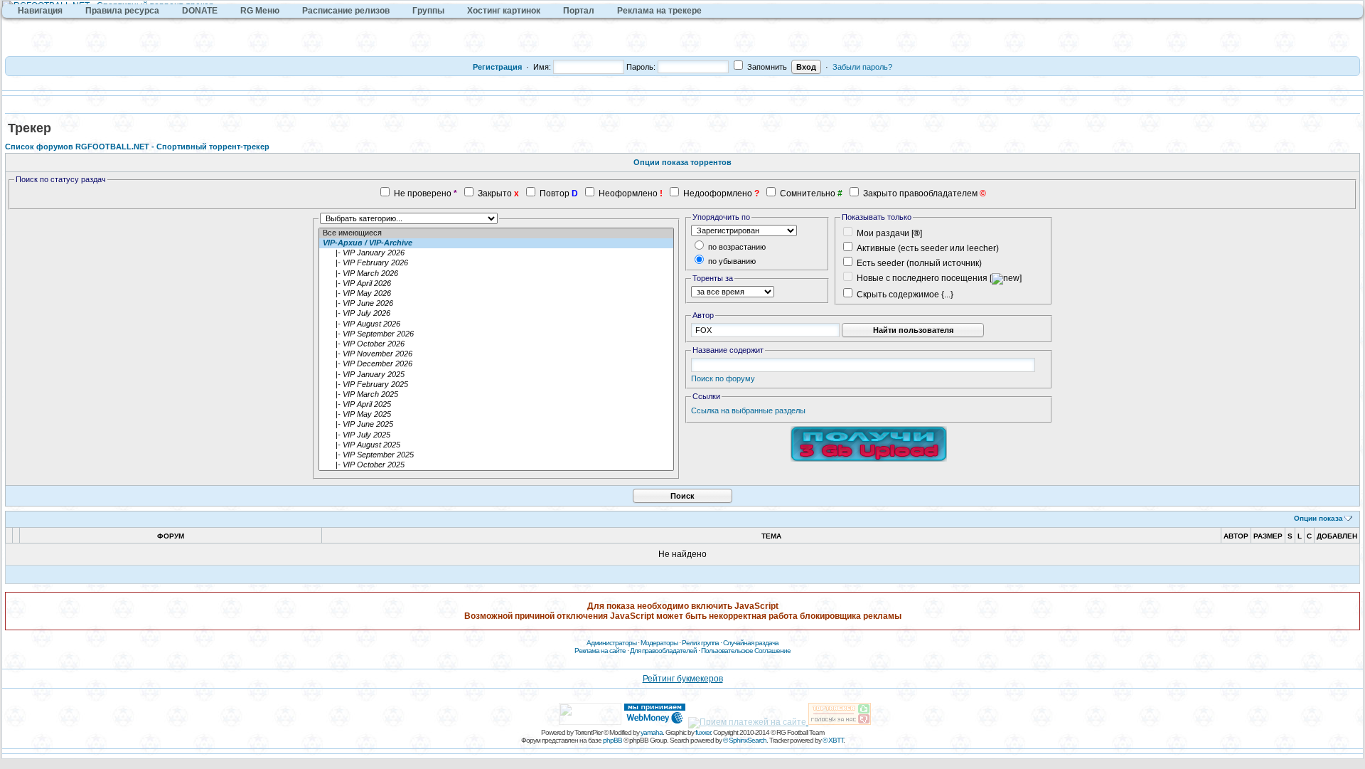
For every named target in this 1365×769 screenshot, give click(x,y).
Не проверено (423, 193)
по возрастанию (736, 247)
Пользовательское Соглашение (746, 650)
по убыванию (731, 261)
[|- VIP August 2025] (496, 445)
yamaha (652, 732)
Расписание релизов (346, 11)
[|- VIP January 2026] (496, 253)
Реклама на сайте (600, 650)
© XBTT (833, 740)
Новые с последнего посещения (922, 278)
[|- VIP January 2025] (496, 375)
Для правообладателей (663, 650)
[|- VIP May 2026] (496, 294)
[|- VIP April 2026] (496, 284)
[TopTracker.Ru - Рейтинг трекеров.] (839, 722)
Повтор (554, 193)
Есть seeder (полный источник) (919, 263)
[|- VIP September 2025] (496, 455)
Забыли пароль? (862, 67)
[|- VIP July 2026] (496, 314)
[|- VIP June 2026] (496, 304)
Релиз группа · (702, 643)
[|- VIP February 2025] (496, 385)
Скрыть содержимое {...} (904, 294)
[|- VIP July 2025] (496, 435)
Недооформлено (717, 193)
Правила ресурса (122, 11)
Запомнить (766, 67)
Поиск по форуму (723, 378)
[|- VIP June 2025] (496, 425)
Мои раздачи (883, 233)
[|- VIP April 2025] (496, 405)
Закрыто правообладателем (920, 193)
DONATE (200, 11)
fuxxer (702, 732)
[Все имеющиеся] (496, 233)
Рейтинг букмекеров (683, 679)
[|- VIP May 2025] (496, 415)
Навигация (40, 11)
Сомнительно (807, 193)
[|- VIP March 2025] (496, 395)
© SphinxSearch (744, 740)
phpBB (612, 740)
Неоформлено (628, 193)
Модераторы (659, 643)
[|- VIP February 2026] (496, 263)
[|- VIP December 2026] (496, 364)
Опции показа (1318, 518)
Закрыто (495, 193)
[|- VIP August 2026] (496, 324)
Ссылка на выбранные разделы (748, 410)
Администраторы (611, 643)
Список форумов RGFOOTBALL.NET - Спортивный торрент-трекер (137, 146)
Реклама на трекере (659, 11)
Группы (428, 11)
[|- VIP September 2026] (496, 334)
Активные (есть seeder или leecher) (928, 248)
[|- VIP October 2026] (496, 344)
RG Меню (259, 11)
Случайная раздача (750, 643)
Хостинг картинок (503, 11)
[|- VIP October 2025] (496, 465)
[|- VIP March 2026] (496, 274)
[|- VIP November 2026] (496, 354)
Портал (578, 11)
